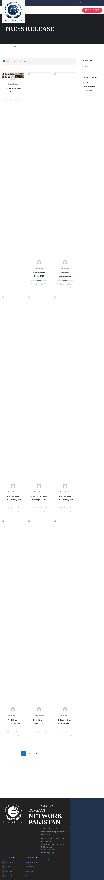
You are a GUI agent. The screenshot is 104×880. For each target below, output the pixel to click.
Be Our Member (92, 10)
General (86, 83)
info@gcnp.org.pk (50, 853)
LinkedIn (9, 871)
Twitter (8, 867)
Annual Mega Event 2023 (39, 274)
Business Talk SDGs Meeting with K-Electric (65, 499)
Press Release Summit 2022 (39, 721)
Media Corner (88, 86)
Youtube (9, 875)
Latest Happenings (31, 862)
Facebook (9, 862)
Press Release (89, 90)
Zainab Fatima (13, 84)
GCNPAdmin (12, 715)
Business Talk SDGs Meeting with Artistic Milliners (13, 499)
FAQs (89, 3)
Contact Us (78, 3)
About (67, 3)
